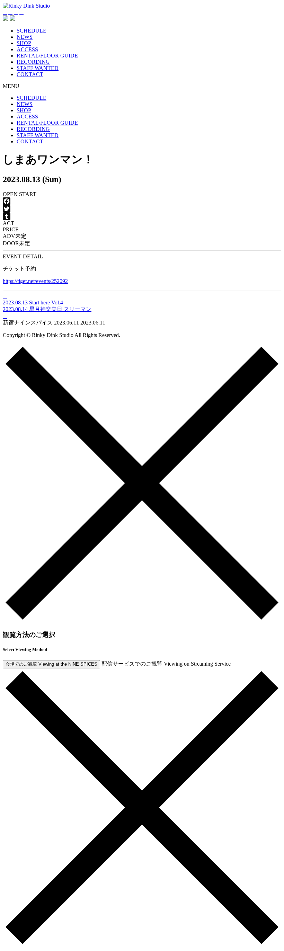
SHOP (24, 43)
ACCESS (27, 49)
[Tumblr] (142, 216)
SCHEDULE (31, 31)
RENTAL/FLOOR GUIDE (47, 56)
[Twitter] (142, 209)
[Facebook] (142, 201)
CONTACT (30, 74)
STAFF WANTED (38, 68)
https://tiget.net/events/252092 (35, 281)
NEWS (25, 37)
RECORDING (33, 62)
